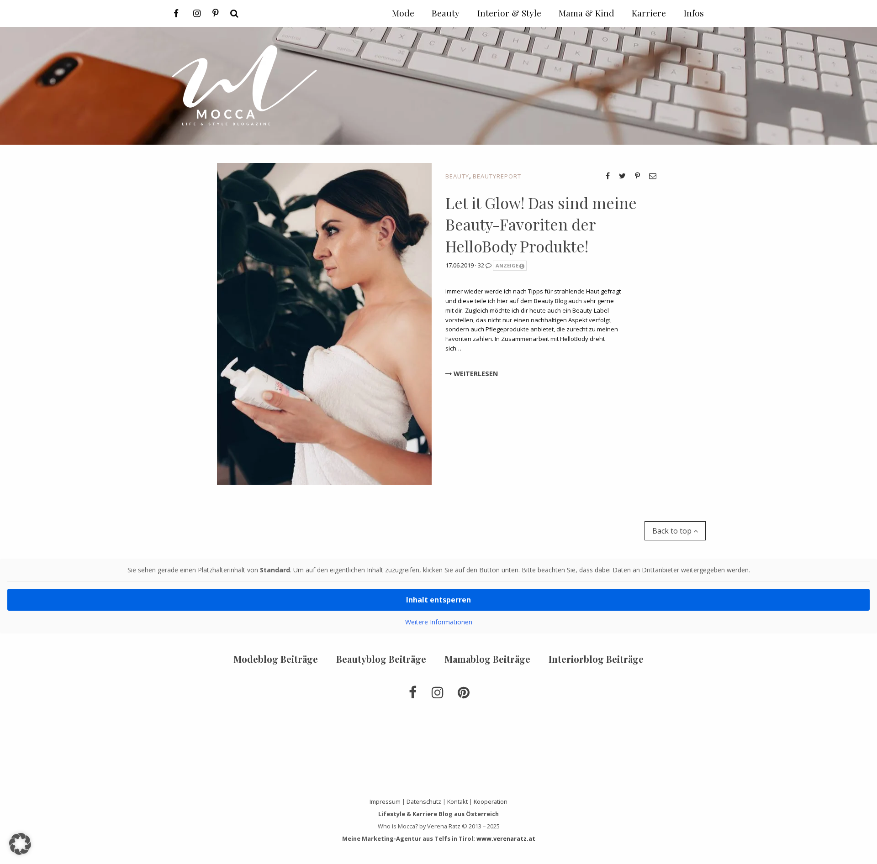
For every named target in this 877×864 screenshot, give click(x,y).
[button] (20, 844)
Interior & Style (509, 13)
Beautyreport (497, 176)
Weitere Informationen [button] (438, 622)
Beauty (457, 176)
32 (482, 265)
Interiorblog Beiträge (596, 659)
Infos (694, 13)
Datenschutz (424, 801)
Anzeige (507, 265)
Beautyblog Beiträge (381, 659)
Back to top (672, 531)
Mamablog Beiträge (487, 659)
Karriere (649, 13)
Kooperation (490, 801)
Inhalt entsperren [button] (438, 600)
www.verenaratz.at (505, 838)
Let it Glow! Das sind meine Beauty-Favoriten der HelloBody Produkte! (541, 224)
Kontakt (457, 801)
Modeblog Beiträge (275, 659)
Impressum (385, 801)
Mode (403, 13)
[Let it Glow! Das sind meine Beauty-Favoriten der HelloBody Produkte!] (324, 323)
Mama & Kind (586, 13)
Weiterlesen (475, 373)
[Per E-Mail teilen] (652, 175)
